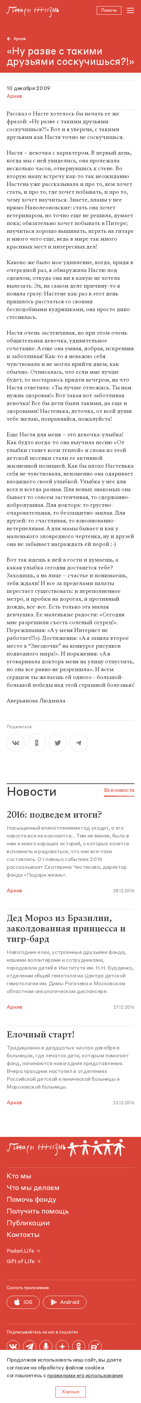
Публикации (28, 1223)
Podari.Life (20, 1251)
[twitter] (58, 743)
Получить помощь (38, 1211)
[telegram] (79, 743)
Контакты (23, 1235)
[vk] (16, 743)
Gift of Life (20, 1261)
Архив (19, 39)
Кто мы (19, 1176)
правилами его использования (85, 1376)
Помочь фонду (31, 1199)
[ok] (37, 743)
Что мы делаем (33, 1188)
